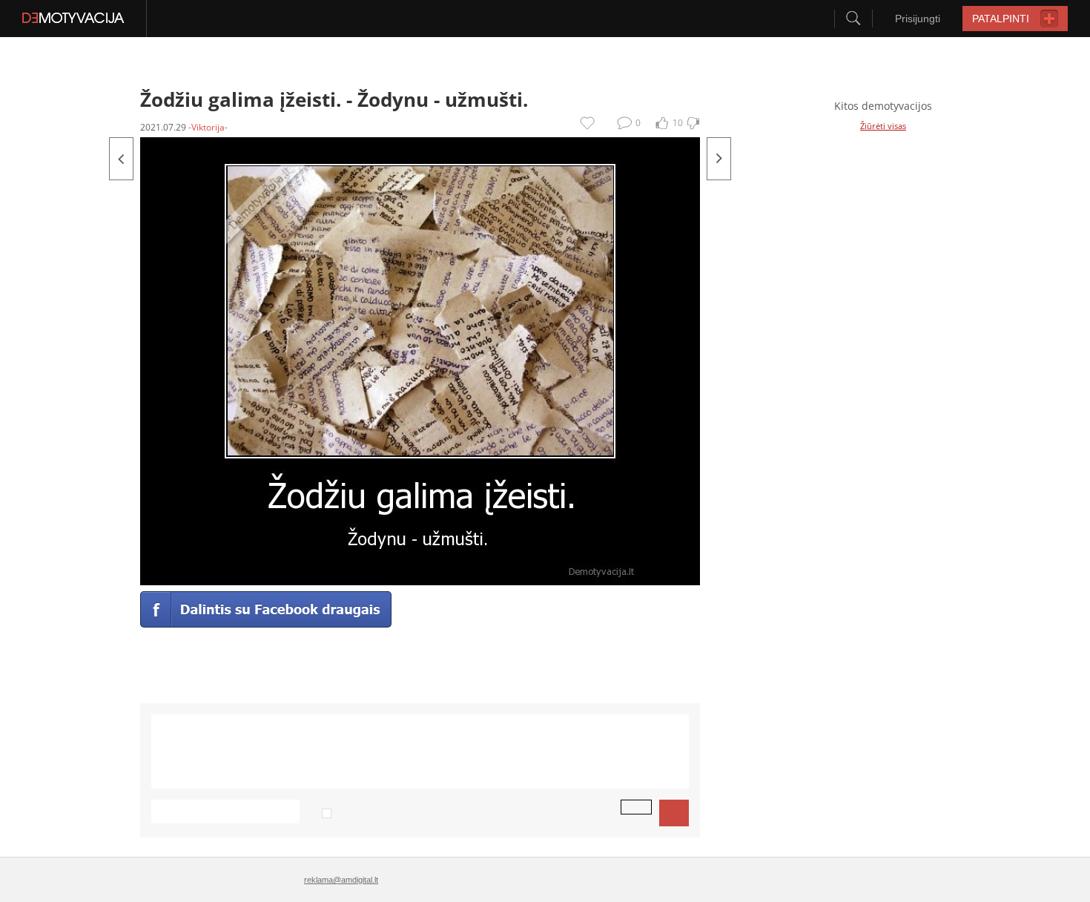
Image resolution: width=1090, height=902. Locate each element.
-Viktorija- (208, 127)
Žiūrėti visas (883, 125)
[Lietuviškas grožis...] (121, 158)
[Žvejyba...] (719, 158)
